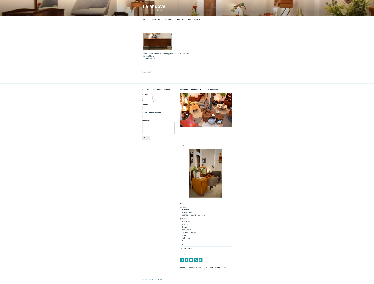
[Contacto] (191, 260)
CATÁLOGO (167, 19)
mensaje (146, 121)
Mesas (184, 227)
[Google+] (200, 260)
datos (145, 95)
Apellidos (155, 101)
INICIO (145, 19)
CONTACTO (155, 19)
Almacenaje (186, 221)
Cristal (184, 235)
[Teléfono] (196, 260)
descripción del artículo (152, 113)
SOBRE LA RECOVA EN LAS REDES (193, 215)
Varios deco (186, 238)
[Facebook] (186, 260)
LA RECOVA (154, 7)
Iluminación (186, 241)
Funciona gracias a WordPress (152, 279)
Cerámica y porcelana (189, 232)
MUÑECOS (180, 19)
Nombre (144, 101)
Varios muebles (187, 230)
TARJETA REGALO (193, 19)
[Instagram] (182, 260)
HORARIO (185, 209)
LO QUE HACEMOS (188, 212)
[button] (181, 117)
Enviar (146, 138)
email (145, 105)
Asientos (185, 224)
